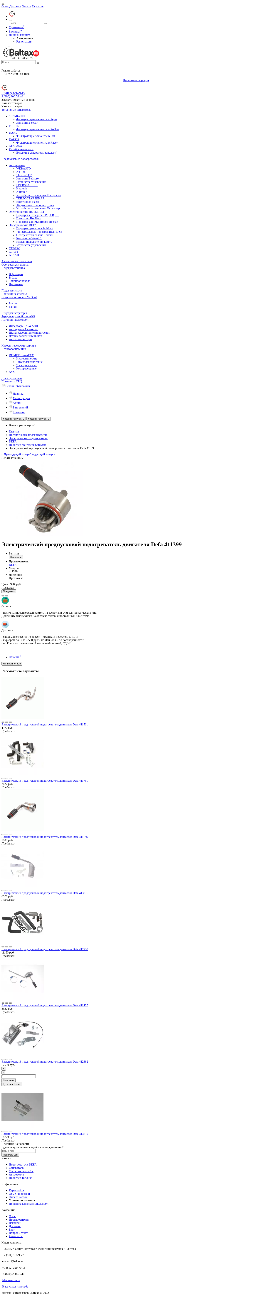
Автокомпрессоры (20, 339)
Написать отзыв (12, 663)
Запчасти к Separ (26, 122)
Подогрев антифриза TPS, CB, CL (37, 215)
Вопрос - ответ (18, 1232)
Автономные (17, 165)
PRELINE (15, 126)
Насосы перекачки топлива (18, 345)
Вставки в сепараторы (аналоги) (36, 152)
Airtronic (21, 191)
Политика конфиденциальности (29, 1203)
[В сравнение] (6, 595)
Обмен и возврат (19, 1193)
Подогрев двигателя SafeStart (34, 228)
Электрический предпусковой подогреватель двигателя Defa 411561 (44, 724)
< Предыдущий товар (15, 454)
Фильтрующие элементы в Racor (37, 142)
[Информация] (2, 4)
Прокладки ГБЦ (11, 381)
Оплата (26, 6)
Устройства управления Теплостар (38, 208)
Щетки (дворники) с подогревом (29, 332)
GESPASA (15, 145)
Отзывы (15, 657)
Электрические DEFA (23, 225)
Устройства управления (31, 181)
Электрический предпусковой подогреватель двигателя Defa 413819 (44, 1133)
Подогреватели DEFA (23, 1164)
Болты (13, 303)
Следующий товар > (42, 454)
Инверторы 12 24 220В (23, 326)
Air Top (21, 171)
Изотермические (26, 358)
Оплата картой (18, 1197)
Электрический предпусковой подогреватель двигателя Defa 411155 (44, 836)
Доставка (15, 6)
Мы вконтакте (11, 1280)
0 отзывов (15, 557)
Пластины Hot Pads (28, 218)
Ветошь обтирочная (17, 386)
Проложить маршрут (136, 80)
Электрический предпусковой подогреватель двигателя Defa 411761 (44, 780)
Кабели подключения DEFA (34, 241)
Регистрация (24, 41)
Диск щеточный (11, 378)
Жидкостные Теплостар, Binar (35, 205)
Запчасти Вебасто (27, 178)
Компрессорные (26, 368)
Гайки (13, 306)
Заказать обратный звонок (18, 99)
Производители (19, 1219)
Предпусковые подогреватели (20, 158)
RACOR (14, 139)
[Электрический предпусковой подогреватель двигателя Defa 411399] (46, 535)
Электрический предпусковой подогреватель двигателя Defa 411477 (44, 1005)
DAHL (13, 132)
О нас (5, 6)
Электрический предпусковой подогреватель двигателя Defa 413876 (44, 893)
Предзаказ (9, 591)
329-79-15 (13, 93)
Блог (12, 1229)
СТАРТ (13, 251)
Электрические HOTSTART (26, 211)
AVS (12, 371)
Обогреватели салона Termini (34, 235)
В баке (13, 277)
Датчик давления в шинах (25, 335)
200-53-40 (12, 96)
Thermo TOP (24, 175)
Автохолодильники (13, 348)
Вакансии (15, 1222)
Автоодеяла (16, 1174)
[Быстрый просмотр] (10, 722)
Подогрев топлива (13, 267)
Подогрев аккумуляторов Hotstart (37, 221)
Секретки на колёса (21, 1171)
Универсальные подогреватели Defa (39, 231)
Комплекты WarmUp (29, 238)
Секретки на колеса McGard (19, 297)
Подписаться (10, 1154)
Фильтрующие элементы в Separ (36, 119)
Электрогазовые (26, 365)
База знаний (20, 407)
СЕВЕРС (14, 248)
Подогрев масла (11, 290)
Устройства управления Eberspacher (38, 195)
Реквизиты (16, 1236)
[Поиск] (10, 20)
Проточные (16, 284)
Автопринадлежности (15, 319)
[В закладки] (2, 595)
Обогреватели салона (14, 264)
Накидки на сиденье (14, 293)
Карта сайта (16, 1190)
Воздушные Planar (27, 201)
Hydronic (21, 188)
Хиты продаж (21, 398)
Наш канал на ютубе (15, 1286)
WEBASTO (23, 168)
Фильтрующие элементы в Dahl (36, 136)
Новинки (18, 393)
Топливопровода (19, 280)
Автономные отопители (16, 261)
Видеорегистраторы (14, 313)
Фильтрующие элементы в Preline (37, 129)
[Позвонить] (12, 16)
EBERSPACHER (27, 185)
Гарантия (37, 6)
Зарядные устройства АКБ (18, 316)
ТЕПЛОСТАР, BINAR (30, 198)
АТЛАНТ (15, 255)
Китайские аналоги (21, 149)
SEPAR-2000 (17, 116)
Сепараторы (16, 1167)
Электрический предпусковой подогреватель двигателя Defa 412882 (44, 1061)
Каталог (11, 106)
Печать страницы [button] (12, 457)
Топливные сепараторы (16, 109)
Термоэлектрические (29, 361)
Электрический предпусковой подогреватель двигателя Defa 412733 (44, 949)
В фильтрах (16, 274)
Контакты (19, 412)
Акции (17, 402)
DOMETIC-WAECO (21, 355)
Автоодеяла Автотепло (23, 329)
